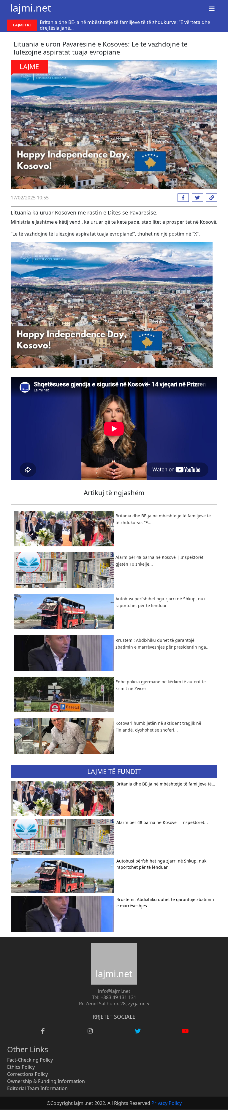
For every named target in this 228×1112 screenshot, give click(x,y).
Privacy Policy (166, 1103)
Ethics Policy (21, 1067)
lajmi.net (30, 8)
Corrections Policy (27, 1074)
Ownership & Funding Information (46, 1081)
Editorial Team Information (37, 1088)
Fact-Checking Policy (30, 1060)
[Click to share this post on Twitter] (196, 197)
